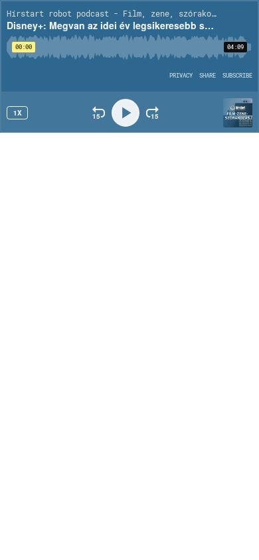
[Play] (125, 113)
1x (17, 112)
